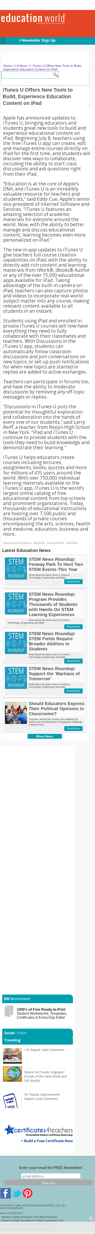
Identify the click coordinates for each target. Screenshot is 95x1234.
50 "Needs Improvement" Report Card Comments (42, 1096)
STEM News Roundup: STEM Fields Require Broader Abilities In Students (52, 641)
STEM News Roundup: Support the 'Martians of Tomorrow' (54, 673)
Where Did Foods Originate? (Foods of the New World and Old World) (45, 1076)
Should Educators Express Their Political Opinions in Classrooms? (57, 708)
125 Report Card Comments (44, 1050)
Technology (39, 542)
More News (44, 736)
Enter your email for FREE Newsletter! (50, 1168)
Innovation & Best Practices (17, 542)
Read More (73, 581)
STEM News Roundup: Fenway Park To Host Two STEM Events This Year (56, 564)
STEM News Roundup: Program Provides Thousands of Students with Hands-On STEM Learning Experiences (53, 604)
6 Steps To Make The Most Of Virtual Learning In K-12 (32, 1220)
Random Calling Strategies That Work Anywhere (29, 1217)
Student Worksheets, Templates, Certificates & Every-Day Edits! (42, 1013)
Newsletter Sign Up (38, 40)
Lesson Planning (55, 542)
